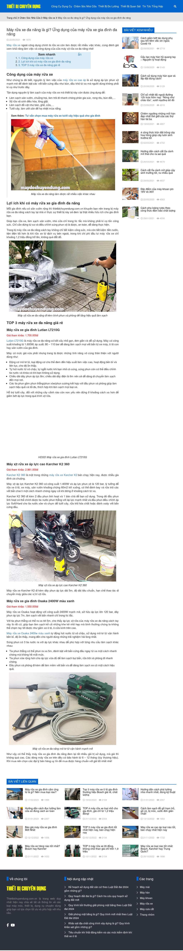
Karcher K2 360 (16, 475)
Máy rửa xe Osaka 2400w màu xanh (28, 633)
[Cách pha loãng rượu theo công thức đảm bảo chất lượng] (130, 212)
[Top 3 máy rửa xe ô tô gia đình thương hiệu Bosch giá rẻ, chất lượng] (72, 793)
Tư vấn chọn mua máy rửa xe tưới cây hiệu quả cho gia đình (62, 116)
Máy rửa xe (49, 17)
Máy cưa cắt (147, 909)
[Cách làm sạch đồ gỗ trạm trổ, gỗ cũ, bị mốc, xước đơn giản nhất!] (130, 812)
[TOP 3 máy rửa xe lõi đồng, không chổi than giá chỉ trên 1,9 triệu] (72, 850)
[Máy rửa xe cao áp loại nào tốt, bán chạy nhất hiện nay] (130, 831)
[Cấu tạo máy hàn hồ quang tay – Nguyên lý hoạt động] (130, 61)
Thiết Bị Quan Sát (131, 6)
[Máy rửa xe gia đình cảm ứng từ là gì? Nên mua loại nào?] (15, 793)
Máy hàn (145, 892)
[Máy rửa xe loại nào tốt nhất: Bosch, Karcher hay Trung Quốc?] (130, 850)
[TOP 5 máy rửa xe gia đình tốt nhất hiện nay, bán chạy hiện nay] (72, 831)
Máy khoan (146, 898)
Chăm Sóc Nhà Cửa (85, 6)
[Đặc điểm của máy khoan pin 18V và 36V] (130, 193)
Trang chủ (12, 17)
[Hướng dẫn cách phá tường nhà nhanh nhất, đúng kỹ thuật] (130, 793)
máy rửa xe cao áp (74, 80)
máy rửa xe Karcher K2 (63, 475)
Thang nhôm (147, 914)
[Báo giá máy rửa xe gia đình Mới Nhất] (15, 831)
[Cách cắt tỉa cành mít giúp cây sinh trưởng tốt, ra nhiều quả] (130, 174)
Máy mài (145, 887)
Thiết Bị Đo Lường (108, 6)
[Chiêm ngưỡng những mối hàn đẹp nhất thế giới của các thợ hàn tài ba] (130, 118)
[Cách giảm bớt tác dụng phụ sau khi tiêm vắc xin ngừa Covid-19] (130, 42)
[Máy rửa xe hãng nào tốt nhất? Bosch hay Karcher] (15, 850)
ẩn (79, 54)
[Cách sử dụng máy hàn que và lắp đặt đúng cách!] (130, 80)
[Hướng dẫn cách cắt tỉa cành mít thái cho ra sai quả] (130, 155)
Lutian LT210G (15, 340)
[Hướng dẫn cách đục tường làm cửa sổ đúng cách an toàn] (15, 812)
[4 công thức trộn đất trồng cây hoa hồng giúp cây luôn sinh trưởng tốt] (130, 137)
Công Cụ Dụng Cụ (61, 6)
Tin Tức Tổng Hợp (152, 6)
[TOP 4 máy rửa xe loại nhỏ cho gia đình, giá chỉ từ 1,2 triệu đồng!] (72, 812)
